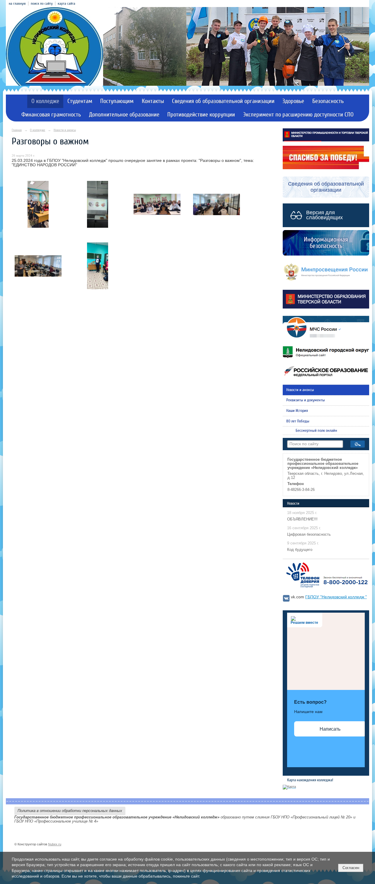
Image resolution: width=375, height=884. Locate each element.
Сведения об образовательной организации (223, 101)
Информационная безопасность (326, 242)
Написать (330, 729)
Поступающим (117, 101)
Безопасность (328, 101)
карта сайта (66, 3)
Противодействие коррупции (201, 114)
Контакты (153, 101)
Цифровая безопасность (309, 534)
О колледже (45, 101)
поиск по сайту (42, 3)
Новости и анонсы (65, 130)
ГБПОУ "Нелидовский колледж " (336, 597)
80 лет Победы (297, 421)
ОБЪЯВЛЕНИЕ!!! (302, 519)
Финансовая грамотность (51, 114)
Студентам (79, 101)
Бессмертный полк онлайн (316, 430)
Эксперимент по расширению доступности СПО (298, 114)
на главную (17, 3)
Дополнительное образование (124, 114)
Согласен (350, 868)
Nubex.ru (54, 844)
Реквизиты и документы (305, 400)
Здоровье (293, 101)
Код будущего (299, 550)
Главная (17, 130)
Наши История (297, 410)
